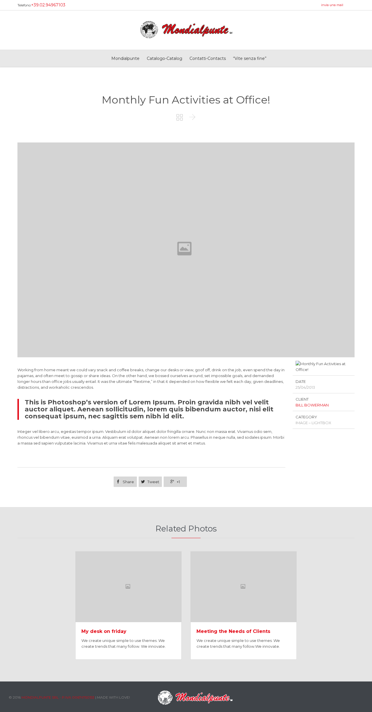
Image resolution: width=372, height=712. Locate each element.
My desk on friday (103, 631)
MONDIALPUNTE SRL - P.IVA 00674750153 (58, 697)
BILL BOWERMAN (312, 405)
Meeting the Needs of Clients (233, 631)
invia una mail (332, 5)
